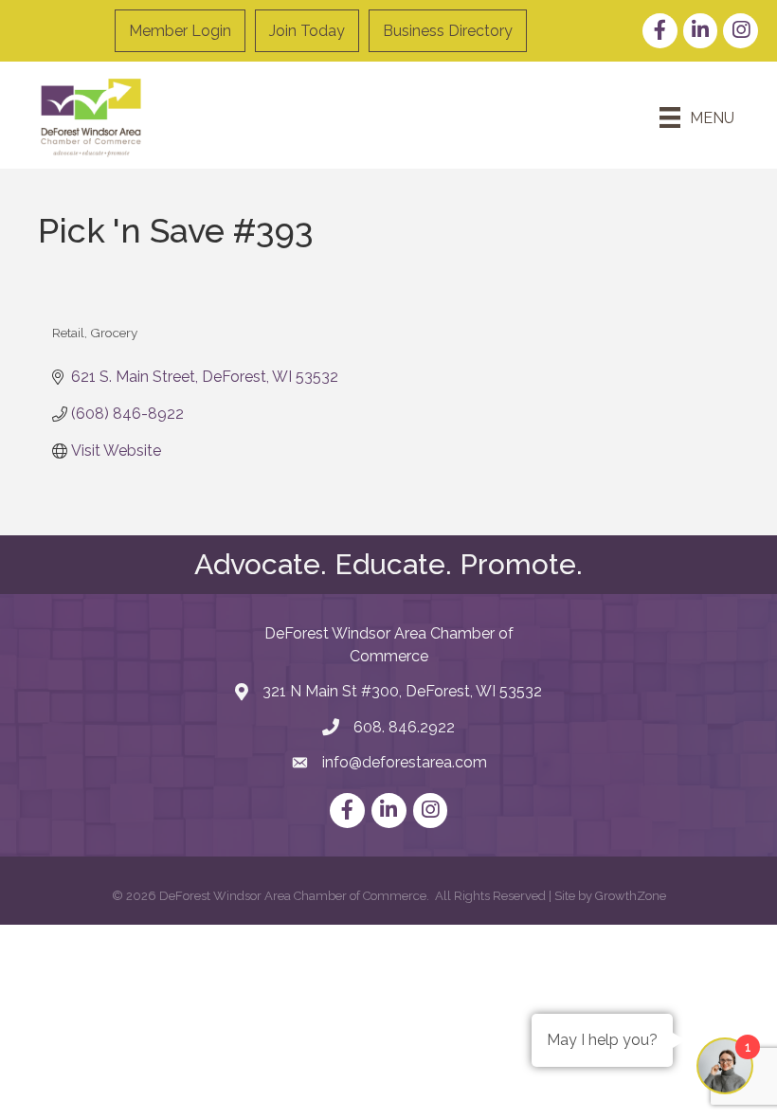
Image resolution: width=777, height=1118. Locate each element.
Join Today (307, 31)
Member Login (180, 31)
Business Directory (448, 31)
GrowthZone (630, 896)
